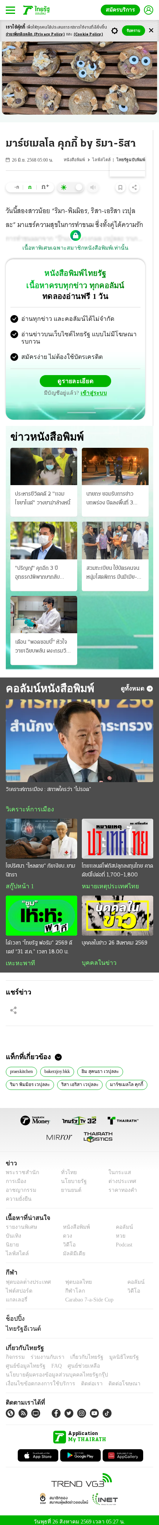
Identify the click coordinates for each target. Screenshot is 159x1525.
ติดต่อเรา (81, 1379)
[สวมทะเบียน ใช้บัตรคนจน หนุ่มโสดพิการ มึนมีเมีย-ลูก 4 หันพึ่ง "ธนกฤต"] (115, 534)
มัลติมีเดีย (71, 1250)
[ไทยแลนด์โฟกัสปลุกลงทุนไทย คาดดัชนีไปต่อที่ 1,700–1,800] (117, 833)
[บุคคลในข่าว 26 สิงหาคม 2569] (117, 910)
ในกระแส (117, 1168)
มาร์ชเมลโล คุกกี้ (122, 1079)
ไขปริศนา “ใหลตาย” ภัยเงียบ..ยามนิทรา (40, 865)
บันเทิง (12, 1232)
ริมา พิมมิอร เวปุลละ (29, 1079)
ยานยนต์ (68, 1186)
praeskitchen (23, 1066)
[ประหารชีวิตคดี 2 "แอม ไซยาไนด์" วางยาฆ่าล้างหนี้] (43, 460)
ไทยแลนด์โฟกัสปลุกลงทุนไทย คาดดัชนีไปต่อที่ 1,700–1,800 (117, 865)
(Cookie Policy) (88, 34)
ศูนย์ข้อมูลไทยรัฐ (23, 1362)
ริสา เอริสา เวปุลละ (77, 1079)
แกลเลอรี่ (15, 1295)
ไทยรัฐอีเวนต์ (21, 1324)
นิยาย (12, 1241)
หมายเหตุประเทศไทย (106, 881)
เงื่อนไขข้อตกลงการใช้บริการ (36, 1379)
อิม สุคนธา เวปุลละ (106, 1066)
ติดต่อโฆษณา (111, 1379)
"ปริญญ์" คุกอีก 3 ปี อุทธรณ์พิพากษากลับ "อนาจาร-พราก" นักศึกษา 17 (42, 567)
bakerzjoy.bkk (63, 1066)
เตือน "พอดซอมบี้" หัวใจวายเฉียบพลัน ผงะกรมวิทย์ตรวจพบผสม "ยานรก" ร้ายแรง (44, 641)
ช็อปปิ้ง (14, 1314)
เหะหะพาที (18, 958)
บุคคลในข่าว (96, 957)
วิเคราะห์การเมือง (27, 803)
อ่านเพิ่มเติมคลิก (35, 34)
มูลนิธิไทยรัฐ (115, 1353)
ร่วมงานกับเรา (44, 1353)
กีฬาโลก (68, 1287)
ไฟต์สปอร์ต (17, 1287)
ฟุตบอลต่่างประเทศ (26, 1278)
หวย (117, 1232)
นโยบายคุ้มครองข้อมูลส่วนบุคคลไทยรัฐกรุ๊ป (51, 1370)
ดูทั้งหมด (133, 682)
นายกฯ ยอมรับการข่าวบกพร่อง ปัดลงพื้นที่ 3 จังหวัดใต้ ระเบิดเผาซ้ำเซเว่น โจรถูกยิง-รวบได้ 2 (112, 493)
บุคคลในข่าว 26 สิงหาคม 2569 (114, 938)
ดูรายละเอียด (75, 375)
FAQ (51, 1362)
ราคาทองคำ (121, 1186)
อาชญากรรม (19, 1186)
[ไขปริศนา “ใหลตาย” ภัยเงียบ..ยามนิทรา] (41, 833)
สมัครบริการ (122, 10)
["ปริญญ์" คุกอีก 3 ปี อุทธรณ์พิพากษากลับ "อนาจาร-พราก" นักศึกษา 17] (43, 534)
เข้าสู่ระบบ (92, 387)
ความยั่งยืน (18, 1195)
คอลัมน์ (120, 1223)
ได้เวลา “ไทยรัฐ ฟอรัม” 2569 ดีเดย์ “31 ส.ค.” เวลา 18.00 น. (39, 942)
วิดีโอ (67, 1241)
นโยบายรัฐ (70, 1177)
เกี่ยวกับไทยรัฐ (81, 1353)
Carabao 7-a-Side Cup (87, 1295)
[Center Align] (151, 30)
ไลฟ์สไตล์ (104, 160)
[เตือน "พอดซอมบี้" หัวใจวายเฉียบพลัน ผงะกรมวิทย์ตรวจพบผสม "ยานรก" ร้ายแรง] (43, 608)
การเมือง (15, 1177)
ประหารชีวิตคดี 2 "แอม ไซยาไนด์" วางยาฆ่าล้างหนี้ (42, 492)
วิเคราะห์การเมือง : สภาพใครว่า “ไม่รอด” (48, 783)
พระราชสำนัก (20, 1168)
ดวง (65, 1232)
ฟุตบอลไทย (72, 1278)
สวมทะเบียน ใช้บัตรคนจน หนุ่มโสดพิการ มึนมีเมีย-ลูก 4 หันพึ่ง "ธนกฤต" (114, 567)
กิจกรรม (15, 1353)
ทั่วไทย (66, 1168)
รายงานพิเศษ (20, 1223)
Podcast (122, 1241)
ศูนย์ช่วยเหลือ (76, 1362)
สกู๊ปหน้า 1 (18, 881)
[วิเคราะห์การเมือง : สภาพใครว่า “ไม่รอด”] (79, 734)
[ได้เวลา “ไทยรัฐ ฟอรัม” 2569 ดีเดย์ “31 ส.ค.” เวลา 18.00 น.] (41, 910)
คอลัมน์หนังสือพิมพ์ (48, 682)
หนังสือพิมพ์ (78, 160)
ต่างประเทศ (120, 1177)
